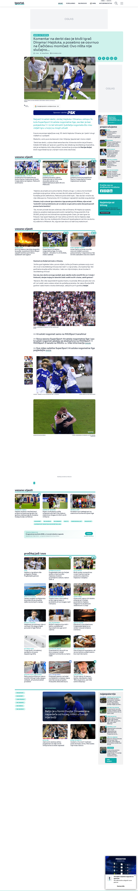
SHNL (94, 3)
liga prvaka (21, 699)
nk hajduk (47, 521)
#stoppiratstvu (105, 3)
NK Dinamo (57, 521)
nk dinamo (20, 702)
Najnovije (82, 3)
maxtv (66, 521)
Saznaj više (121, 886)
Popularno (70, 3)
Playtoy (109, 0)
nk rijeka (20, 706)
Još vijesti (109, 760)
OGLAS (69, 19)
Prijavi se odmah (105, 212)
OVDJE (88, 343)
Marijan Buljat (76, 521)
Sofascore (69, 476)
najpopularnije (108, 694)
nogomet (37, 521)
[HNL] (110, 120)
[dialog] (120, 872)
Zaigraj (89, 533)
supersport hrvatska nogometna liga (47, 524)
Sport (60, 3)
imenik (103, 0)
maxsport (88, 521)
